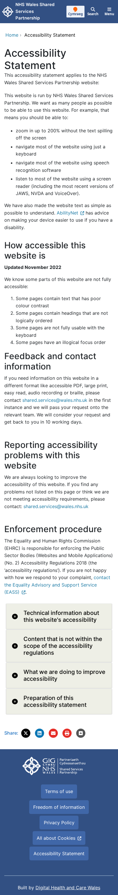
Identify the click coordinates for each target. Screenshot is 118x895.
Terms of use (59, 791)
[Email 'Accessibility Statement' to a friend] (53, 733)
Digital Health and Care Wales (68, 887)
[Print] (67, 733)
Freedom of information (59, 807)
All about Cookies (56, 838)
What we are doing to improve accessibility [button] (64, 675)
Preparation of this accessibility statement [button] (54, 701)
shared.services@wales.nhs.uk (54, 400)
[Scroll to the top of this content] (81, 733)
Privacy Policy (59, 822)
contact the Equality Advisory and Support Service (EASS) (57, 585)
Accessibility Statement (59, 853)
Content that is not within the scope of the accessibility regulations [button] (62, 646)
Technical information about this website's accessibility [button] (61, 616)
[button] (26, 733)
